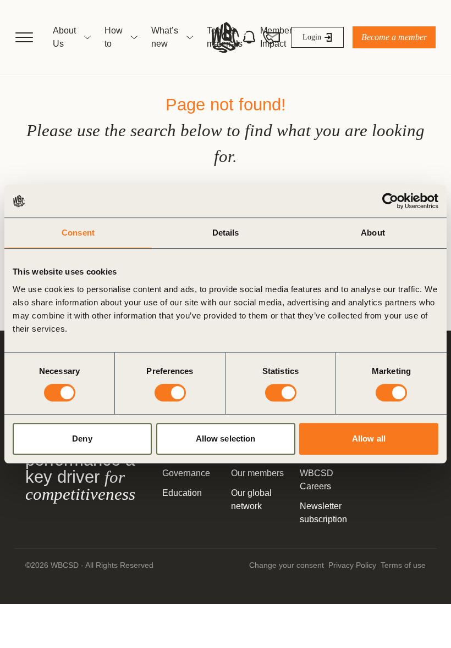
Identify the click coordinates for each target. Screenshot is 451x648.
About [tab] (373, 232)
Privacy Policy (352, 565)
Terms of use (403, 565)
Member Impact (276, 37)
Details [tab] (225, 232)
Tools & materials (225, 37)
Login (311, 37)
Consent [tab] (78, 232)
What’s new (164, 37)
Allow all (369, 438)
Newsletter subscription (323, 512)
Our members (257, 473)
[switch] (170, 392)
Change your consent (286, 565)
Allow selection (226, 438)
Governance (186, 473)
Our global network (251, 499)
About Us (64, 37)
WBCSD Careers (316, 479)
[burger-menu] (24, 37)
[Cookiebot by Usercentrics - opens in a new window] (390, 201)
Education (182, 493)
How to (114, 37)
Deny (82, 438)
